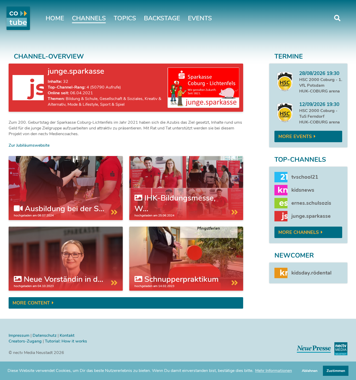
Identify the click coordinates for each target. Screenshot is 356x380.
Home (55, 18)
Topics (125, 18)
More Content (31, 303)
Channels (89, 18)
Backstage (162, 18)
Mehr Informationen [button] (273, 370)
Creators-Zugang (25, 341)
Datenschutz (45, 335)
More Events (295, 136)
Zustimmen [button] (336, 370)
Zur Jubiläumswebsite (29, 145)
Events (200, 18)
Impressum (19, 335)
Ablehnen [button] (309, 370)
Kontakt (67, 335)
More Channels (298, 232)
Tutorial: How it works (66, 341)
